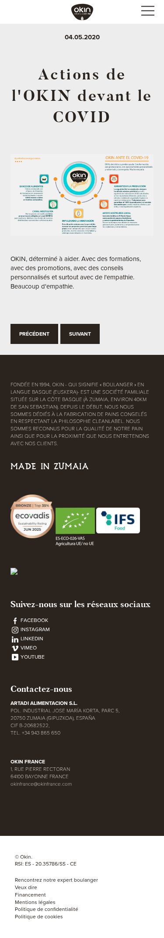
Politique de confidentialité (46, 909)
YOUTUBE (32, 657)
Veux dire (26, 887)
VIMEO (28, 648)
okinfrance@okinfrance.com (41, 784)
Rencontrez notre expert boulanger (56, 880)
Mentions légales (35, 902)
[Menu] (147, 12)
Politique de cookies (39, 917)
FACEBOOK (33, 620)
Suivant (80, 334)
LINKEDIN (31, 639)
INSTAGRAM (34, 629)
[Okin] (82, 11)
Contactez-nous (41, 689)
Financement (30, 895)
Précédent (34, 334)
